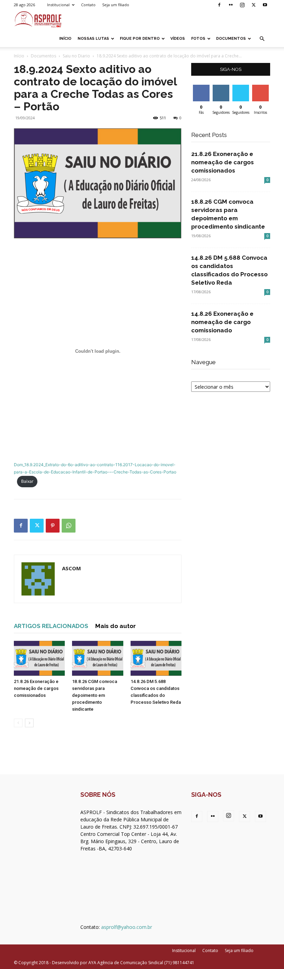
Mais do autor (115, 625)
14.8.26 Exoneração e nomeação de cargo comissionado (222, 322)
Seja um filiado (115, 4)
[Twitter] (253, 5)
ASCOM (71, 568)
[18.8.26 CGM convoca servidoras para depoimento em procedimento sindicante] (97, 658)
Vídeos (177, 38)
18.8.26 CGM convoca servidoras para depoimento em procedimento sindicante (94, 695)
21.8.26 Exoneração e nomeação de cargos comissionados (36, 688)
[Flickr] (230, 5)
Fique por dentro (140, 38)
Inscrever (261, 87)
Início (65, 38)
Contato (88, 4)
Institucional (58, 4)
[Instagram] (242, 5)
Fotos (198, 38)
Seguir (220, 87)
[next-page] (29, 723)
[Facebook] (219, 5)
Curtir (201, 87)
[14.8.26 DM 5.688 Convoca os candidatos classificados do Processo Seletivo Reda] (156, 658)
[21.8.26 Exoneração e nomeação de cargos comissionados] (39, 658)
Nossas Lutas (93, 38)
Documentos (231, 38)
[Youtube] (265, 5)
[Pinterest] (53, 526)
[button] (262, 39)
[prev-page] (18, 723)
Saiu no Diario (76, 56)
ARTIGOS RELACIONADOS (51, 625)
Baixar (27, 481)
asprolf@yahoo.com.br (126, 927)
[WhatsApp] (69, 526)
